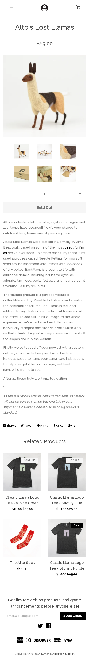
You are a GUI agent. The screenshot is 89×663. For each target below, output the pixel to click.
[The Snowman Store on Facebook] (48, 627)
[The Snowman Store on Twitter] (40, 627)
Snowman (43, 653)
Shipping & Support (63, 653)
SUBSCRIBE (72, 616)
